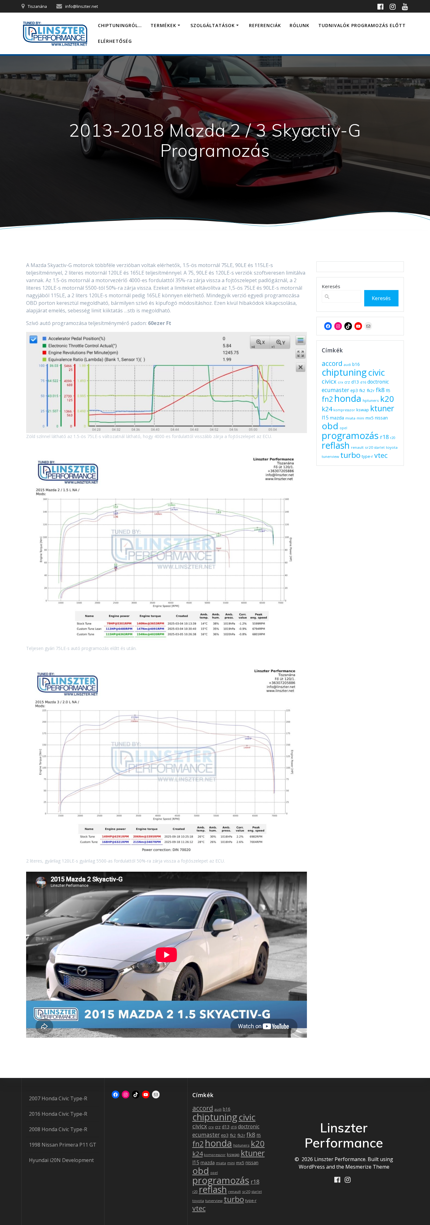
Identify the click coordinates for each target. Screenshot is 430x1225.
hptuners (371, 400)
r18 (384, 437)
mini (360, 418)
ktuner (382, 408)
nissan (381, 418)
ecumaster (335, 390)
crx (340, 382)
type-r (367, 456)
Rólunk (299, 25)
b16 (356, 364)
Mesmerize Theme (367, 1166)
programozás (350, 435)
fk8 (380, 390)
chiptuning (344, 372)
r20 (392, 438)
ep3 (354, 390)
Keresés (331, 286)
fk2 (362, 390)
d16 (363, 382)
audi (347, 364)
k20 (387, 398)
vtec (381, 455)
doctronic (378, 381)
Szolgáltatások (212, 25)
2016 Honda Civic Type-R (58, 1113)
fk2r (371, 390)
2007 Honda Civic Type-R (58, 1098)
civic (376, 372)
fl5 (388, 390)
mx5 (369, 418)
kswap (362, 410)
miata (350, 418)
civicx (329, 381)
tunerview (330, 456)
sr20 (369, 447)
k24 (327, 409)
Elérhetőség (115, 41)
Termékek (163, 25)
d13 (355, 382)
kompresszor (344, 410)
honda (347, 398)
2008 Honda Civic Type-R (58, 1129)
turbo (350, 455)
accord (332, 363)
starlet (379, 447)
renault (357, 447)
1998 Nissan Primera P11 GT (62, 1144)
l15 (325, 417)
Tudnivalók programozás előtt (362, 25)
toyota (392, 447)
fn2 (327, 399)
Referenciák (265, 25)
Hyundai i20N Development (61, 1160)
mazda (337, 418)
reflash (336, 445)
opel (343, 428)
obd (330, 426)
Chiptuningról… (120, 25)
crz (347, 382)
